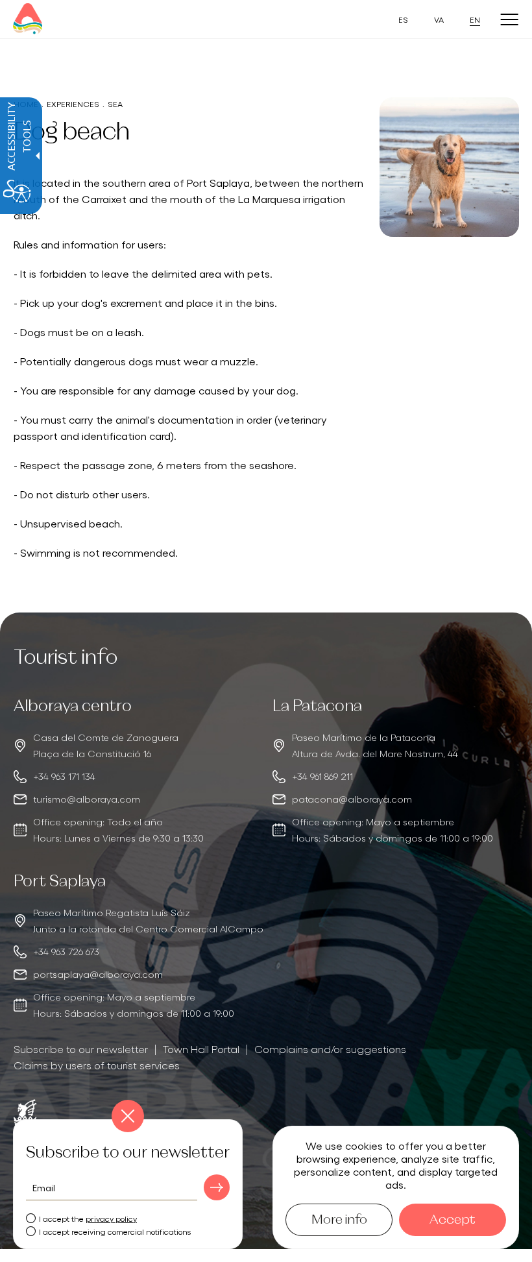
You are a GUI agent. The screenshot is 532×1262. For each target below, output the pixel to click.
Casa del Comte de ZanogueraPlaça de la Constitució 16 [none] (105, 745)
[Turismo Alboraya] (27, 19)
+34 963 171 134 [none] (64, 776)
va (439, 19)
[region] (137, 771)
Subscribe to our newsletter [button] (81, 1048)
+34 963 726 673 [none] (66, 951)
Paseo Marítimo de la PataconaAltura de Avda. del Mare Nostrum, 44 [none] (375, 745)
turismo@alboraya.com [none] (86, 799)
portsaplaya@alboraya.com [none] (98, 974)
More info (339, 1219)
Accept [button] (452, 1219)
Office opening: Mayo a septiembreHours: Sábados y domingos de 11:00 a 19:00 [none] (392, 829)
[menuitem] (81, 1049)
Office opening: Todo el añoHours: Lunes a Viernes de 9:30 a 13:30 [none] (118, 829)
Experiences (73, 103)
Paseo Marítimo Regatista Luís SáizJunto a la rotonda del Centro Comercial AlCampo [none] (148, 920)
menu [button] (509, 19)
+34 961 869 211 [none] (322, 776)
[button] (217, 1187)
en (475, 19)
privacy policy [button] (111, 1218)
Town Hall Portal (201, 1048)
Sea (115, 103)
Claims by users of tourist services (97, 1064)
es (403, 19)
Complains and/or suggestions (330, 1048)
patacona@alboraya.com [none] (352, 799)
